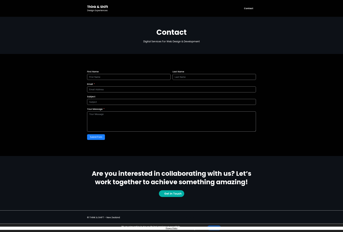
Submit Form (96, 137)
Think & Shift (97, 7)
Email (90, 84)
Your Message (94, 109)
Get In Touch (173, 193)
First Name (93, 71)
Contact (248, 8)
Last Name (178, 71)
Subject (91, 96)
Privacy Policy (171, 228)
